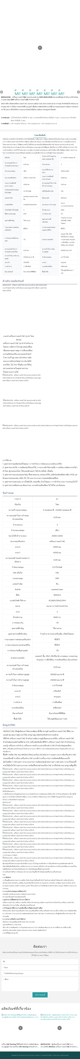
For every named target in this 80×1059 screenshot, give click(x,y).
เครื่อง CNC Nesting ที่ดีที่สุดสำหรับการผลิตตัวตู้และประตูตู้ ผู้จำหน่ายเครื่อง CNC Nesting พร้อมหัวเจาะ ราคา (20, 1045)
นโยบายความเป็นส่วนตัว (60, 1055)
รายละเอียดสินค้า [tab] (40, 135)
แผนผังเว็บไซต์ (46, 1055)
